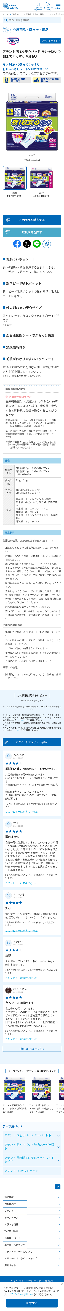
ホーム (5, 14)
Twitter (27, 244)
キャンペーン (11, 1217)
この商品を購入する (32, 219)
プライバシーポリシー (21, 1294)
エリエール (11, 6)
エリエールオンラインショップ (20, 1258)
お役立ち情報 (11, 1224)
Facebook (17, 244)
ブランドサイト (50, 40)
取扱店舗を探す (32, 232)
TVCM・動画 (11, 1231)
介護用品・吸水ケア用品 (34, 14)
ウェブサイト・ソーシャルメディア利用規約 (33, 1281)
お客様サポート (12, 1238)
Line (37, 244)
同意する (32, 1303)
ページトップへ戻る (57, 1186)
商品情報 (16, 14)
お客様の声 (10, 1204)
